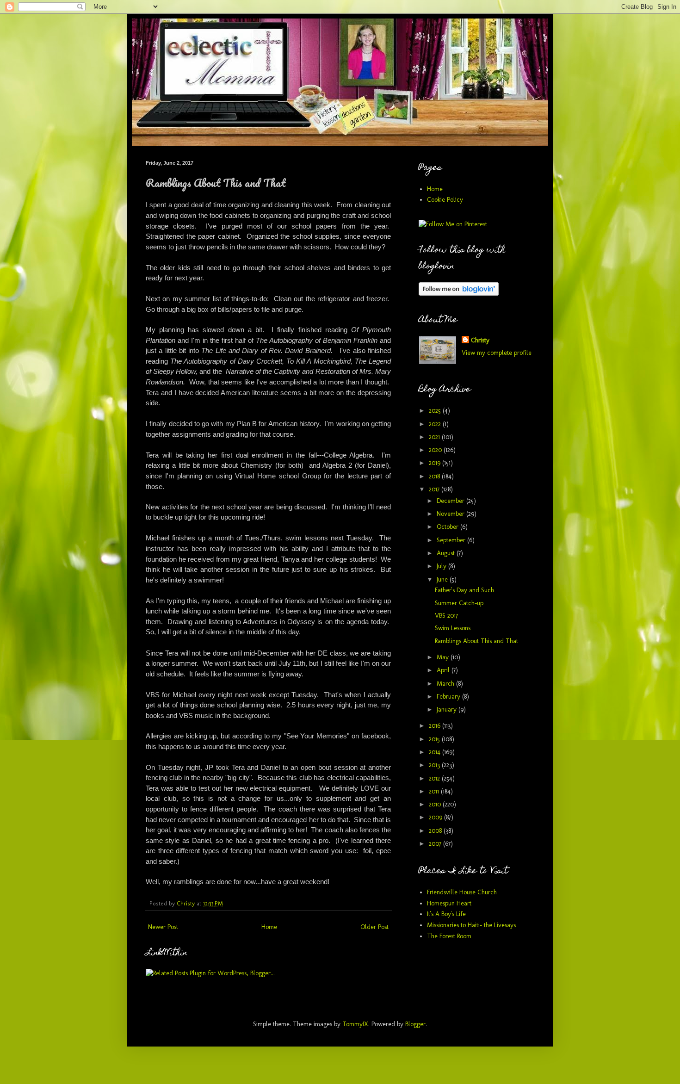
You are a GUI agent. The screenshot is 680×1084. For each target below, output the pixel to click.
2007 (436, 844)
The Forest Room (449, 936)
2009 (436, 817)
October (448, 527)
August (447, 553)
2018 (435, 476)
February (449, 696)
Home (269, 927)
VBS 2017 (446, 615)
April (444, 670)
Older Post (374, 927)
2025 (436, 411)
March (446, 684)
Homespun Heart (449, 903)
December (451, 501)
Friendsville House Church (462, 892)
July (442, 566)
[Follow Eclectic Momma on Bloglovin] (459, 293)
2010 (436, 804)
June (443, 579)
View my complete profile (497, 353)
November (451, 514)
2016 (435, 726)
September (452, 540)
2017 (435, 489)
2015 (435, 739)
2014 (435, 752)
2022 (436, 424)
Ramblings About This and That (476, 641)
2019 (435, 463)
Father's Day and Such (464, 590)
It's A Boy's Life (446, 914)
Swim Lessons (452, 628)
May (444, 657)
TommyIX (355, 1024)
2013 (435, 765)
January (447, 709)
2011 (435, 791)
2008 (436, 831)
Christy (480, 340)
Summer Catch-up (459, 603)
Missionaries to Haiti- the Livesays (471, 925)
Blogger (415, 1024)
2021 (435, 437)
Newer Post (163, 927)
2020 (436, 450)
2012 (435, 778)
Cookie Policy (445, 200)
